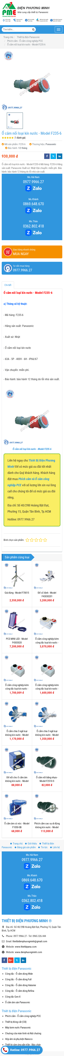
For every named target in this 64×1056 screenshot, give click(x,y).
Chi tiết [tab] (7, 285)
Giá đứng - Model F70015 (17, 592)
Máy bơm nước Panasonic (18, 1027)
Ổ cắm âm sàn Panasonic (17, 1002)
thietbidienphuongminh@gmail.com (29, 941)
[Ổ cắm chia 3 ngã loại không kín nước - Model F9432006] (47, 714)
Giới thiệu (32, 843)
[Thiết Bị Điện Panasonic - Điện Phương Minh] (25, 9)
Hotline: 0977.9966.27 (24, 1050)
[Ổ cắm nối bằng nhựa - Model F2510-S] (47, 760)
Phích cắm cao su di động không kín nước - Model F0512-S (47, 827)
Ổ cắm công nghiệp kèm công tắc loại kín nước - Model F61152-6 (17, 689)
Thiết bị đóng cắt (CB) (16, 1021)
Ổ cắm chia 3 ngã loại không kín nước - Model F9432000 (17, 735)
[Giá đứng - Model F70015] (17, 576)
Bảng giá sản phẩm (26, 847)
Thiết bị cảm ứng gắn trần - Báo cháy (23, 1044)
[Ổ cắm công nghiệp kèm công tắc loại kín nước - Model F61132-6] (47, 668)
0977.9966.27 (33, 182)
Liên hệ (56, 847)
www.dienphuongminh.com (28, 952)
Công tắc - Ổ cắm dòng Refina (19, 990)
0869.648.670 (33, 204)
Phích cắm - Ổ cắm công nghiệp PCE (23, 1016)
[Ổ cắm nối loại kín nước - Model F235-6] (32, 80)
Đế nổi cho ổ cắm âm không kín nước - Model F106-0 (17, 781)
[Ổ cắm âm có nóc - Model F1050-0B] (17, 807)
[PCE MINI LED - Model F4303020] (17, 622)
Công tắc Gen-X (12, 996)
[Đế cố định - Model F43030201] (47, 576)
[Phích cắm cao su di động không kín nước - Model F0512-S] (47, 807)
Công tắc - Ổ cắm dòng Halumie (20, 985)
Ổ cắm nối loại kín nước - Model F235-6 (32, 449)
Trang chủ (18, 843)
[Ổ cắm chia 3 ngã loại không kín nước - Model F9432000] (17, 714)
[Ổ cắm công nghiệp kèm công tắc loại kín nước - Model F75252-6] (47, 622)
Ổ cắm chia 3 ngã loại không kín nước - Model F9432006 (47, 735)
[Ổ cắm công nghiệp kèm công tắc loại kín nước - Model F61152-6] (17, 668)
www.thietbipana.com (26, 946)
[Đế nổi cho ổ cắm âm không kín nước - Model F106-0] (17, 760)
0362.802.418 (33, 226)
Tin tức (44, 847)
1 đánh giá (20, 137)
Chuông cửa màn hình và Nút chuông (23, 1033)
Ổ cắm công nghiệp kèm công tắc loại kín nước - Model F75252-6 (47, 642)
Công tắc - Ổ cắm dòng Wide (19, 973)
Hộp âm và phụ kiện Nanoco (19, 1039)
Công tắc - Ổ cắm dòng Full (18, 979)
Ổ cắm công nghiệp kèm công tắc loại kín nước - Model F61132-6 (47, 689)
